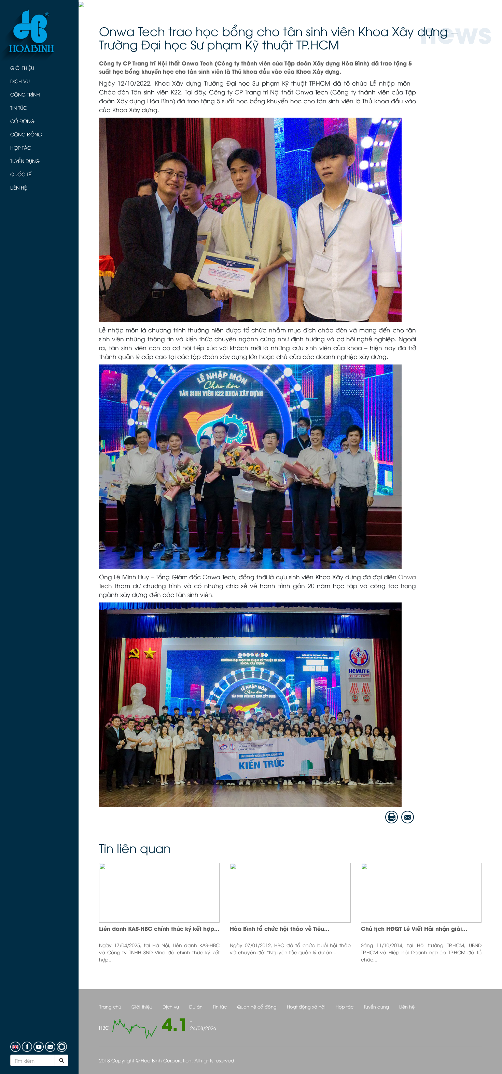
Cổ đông (22, 121)
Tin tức (18, 107)
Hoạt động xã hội (306, 1006)
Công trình (25, 94)
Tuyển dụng (25, 161)
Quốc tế (20, 174)
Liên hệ (18, 187)
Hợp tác (20, 147)
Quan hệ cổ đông (257, 1006)
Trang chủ (110, 1006)
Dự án (196, 1006)
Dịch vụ (20, 81)
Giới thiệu (22, 67)
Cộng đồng (26, 134)
